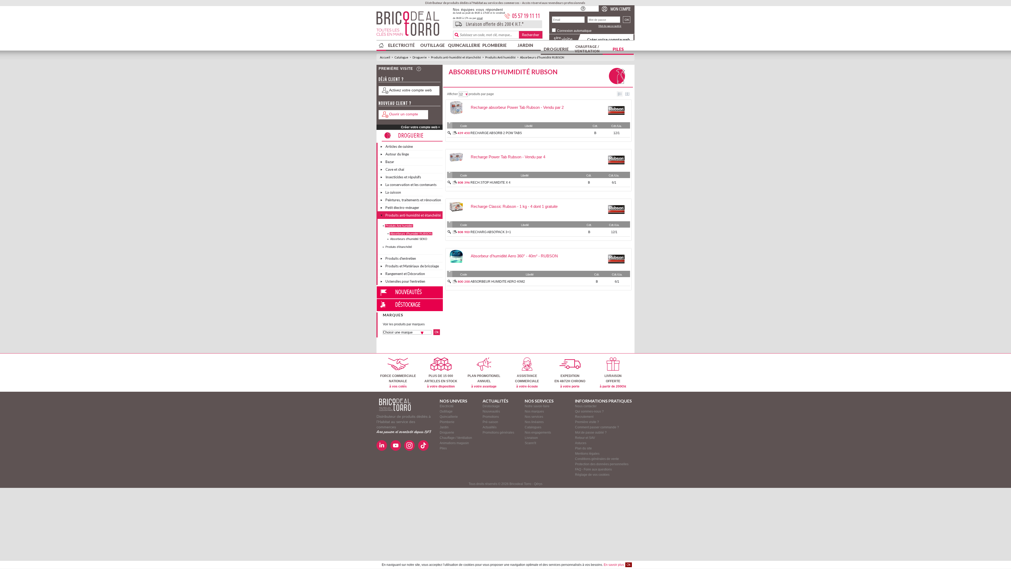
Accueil (385, 57)
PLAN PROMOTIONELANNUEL (484, 381)
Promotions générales (498, 432)
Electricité (401, 45)
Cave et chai (394, 169)
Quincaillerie (463, 45)
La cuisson (393, 192)
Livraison (531, 438)
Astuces (580, 443)
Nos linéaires (534, 422)
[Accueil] (394, 404)
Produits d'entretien (400, 258)
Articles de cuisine (399, 146)
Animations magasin (454, 443)
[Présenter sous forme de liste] (619, 93)
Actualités (490, 427)
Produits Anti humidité (500, 57)
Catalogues (533, 427)
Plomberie (494, 45)
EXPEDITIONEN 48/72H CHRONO (569, 381)
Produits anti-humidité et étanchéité (456, 57)
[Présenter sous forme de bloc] (627, 93)
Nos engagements (538, 432)
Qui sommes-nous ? (589, 411)
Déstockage (407, 304)
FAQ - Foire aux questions (593, 469)
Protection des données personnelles (601, 464)
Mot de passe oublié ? (591, 432)
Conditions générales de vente (597, 459)
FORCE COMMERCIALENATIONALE (398, 381)
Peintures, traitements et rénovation (413, 200)
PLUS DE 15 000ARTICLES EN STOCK (440, 381)
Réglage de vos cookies (592, 475)
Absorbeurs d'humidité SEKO (408, 239)
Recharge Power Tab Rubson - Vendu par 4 (508, 157)
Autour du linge (397, 154)
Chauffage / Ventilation (587, 49)
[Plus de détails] (455, 133)
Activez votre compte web (410, 90)
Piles (618, 49)
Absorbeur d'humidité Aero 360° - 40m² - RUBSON (514, 256)
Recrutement (584, 417)
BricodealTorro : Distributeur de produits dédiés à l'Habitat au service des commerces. (412, 25)
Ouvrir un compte (403, 114)
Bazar (389, 162)
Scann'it (530, 443)
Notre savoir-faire (537, 406)
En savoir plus (614, 565)
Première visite (396, 69)
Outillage (432, 45)
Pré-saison (490, 422)
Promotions (491, 417)
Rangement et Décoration (405, 274)
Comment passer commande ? (597, 427)
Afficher (452, 94)
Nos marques (534, 411)
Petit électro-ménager (402, 207)
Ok (629, 565)
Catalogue (401, 57)
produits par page (481, 94)
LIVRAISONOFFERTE (613, 381)
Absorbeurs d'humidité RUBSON (542, 57)
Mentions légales (587, 453)
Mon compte (621, 9)
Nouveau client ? (395, 103)
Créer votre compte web (608, 39)
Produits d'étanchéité (398, 246)
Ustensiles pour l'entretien (405, 281)
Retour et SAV (585, 438)
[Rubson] (616, 119)
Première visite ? (587, 422)
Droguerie (556, 49)
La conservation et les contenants (411, 185)
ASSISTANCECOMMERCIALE (527, 381)
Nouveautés (408, 292)
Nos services (534, 417)
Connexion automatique (574, 31)
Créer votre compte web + (420, 127)
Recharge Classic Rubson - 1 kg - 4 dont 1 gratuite (514, 206)
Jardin (525, 45)
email (480, 18)
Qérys (538, 484)
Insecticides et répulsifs (403, 177)
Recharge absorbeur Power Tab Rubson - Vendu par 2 (517, 107)
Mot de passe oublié (609, 25)
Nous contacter (586, 406)
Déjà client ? (391, 79)
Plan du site (583, 448)
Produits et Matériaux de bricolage (412, 266)
